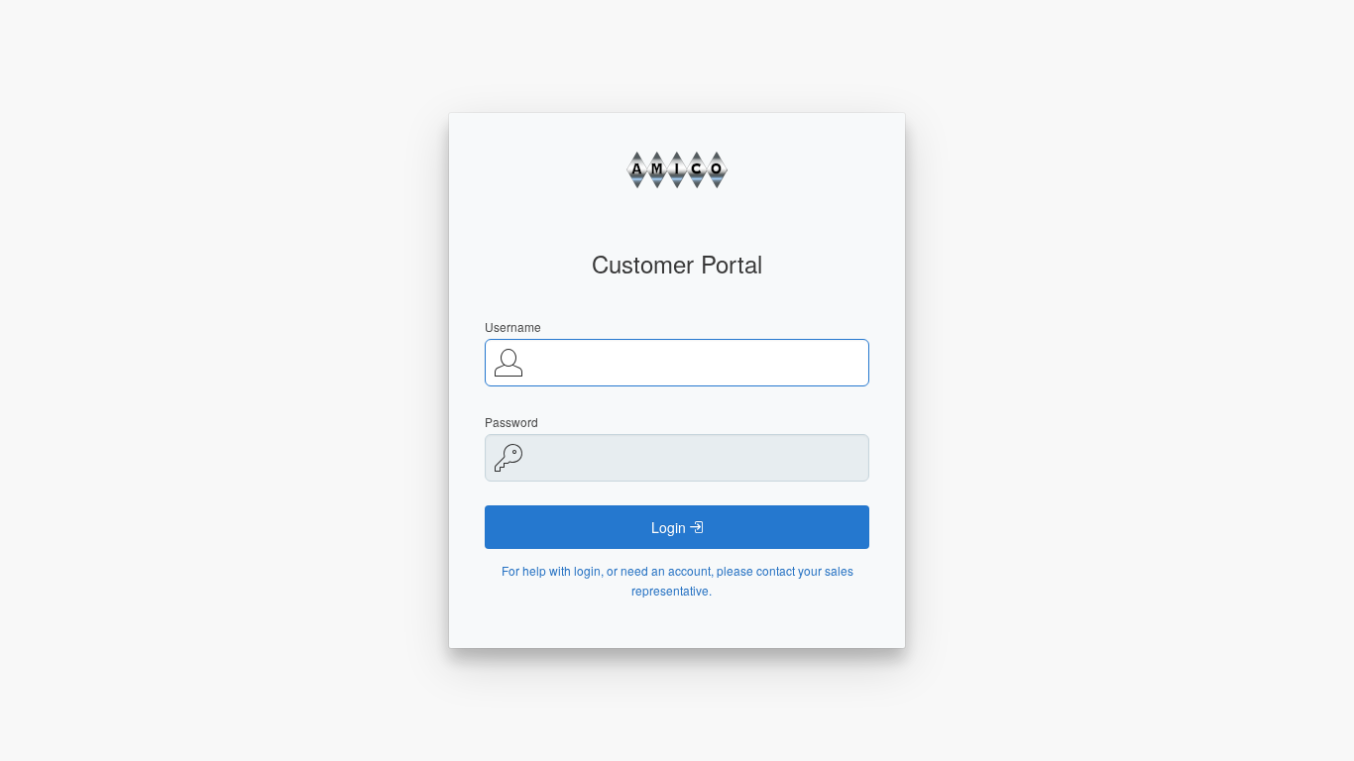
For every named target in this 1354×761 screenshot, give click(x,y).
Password (511, 421)
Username (513, 326)
